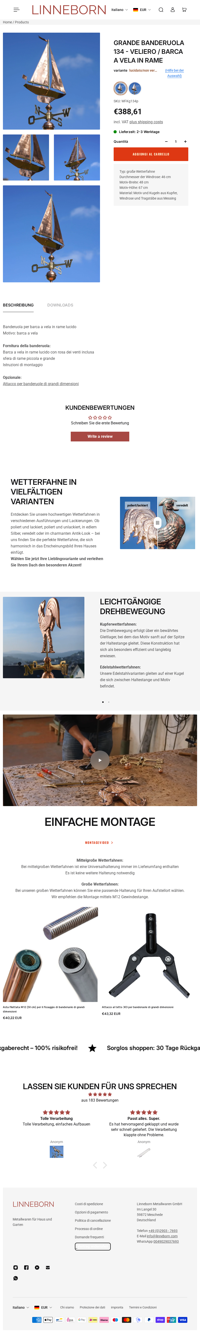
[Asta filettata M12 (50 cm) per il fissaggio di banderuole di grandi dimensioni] (50, 954)
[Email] (47, 1267)
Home (8, 22)
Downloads (60, 305)
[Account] (173, 9)
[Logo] (69, 10)
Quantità (121, 141)
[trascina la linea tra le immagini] (157, 523)
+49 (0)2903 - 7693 (163, 1231)
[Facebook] (26, 1267)
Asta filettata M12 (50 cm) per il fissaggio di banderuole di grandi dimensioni (44, 1009)
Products (22, 22)
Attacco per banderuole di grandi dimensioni (41, 383)
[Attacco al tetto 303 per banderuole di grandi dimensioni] (149, 954)
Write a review (100, 436)
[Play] (100, 760)
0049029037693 (166, 1241)
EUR (44, 1307)
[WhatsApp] (15, 1278)
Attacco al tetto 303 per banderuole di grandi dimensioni (137, 1007)
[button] (96, 1165)
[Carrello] (184, 9)
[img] (100, 1094)
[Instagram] (15, 1267)
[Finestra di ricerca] (161, 9)
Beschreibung (18, 305)
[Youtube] (37, 1267)
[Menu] (15, 9)
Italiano (19, 1307)
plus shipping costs (146, 122)
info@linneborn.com (162, 1236)
